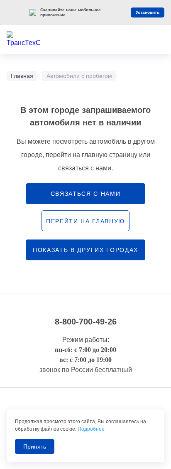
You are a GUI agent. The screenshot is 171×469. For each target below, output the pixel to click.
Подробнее (91, 429)
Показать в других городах (85, 250)
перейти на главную (85, 221)
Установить (147, 12)
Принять (34, 446)
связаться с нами (86, 193)
